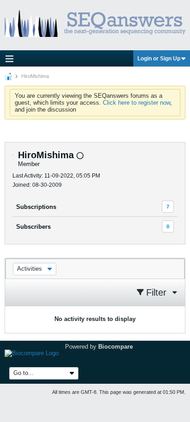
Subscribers (33, 226)
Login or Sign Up (158, 58)
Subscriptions (36, 206)
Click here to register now (136, 102)
